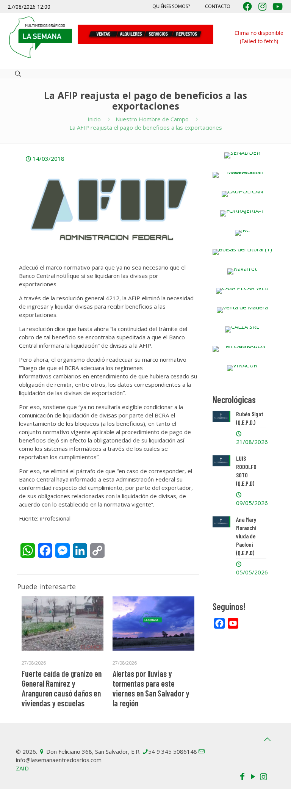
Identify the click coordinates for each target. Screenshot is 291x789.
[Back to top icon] (267, 739)
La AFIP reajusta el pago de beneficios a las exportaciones (145, 127)
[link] (242, 155)
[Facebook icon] (242, 776)
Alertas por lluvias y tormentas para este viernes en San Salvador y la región (151, 688)
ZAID (22, 768)
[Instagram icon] (263, 776)
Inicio (94, 119)
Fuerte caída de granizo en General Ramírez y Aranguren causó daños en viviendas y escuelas (62, 688)
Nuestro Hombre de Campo (152, 119)
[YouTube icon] (253, 776)
